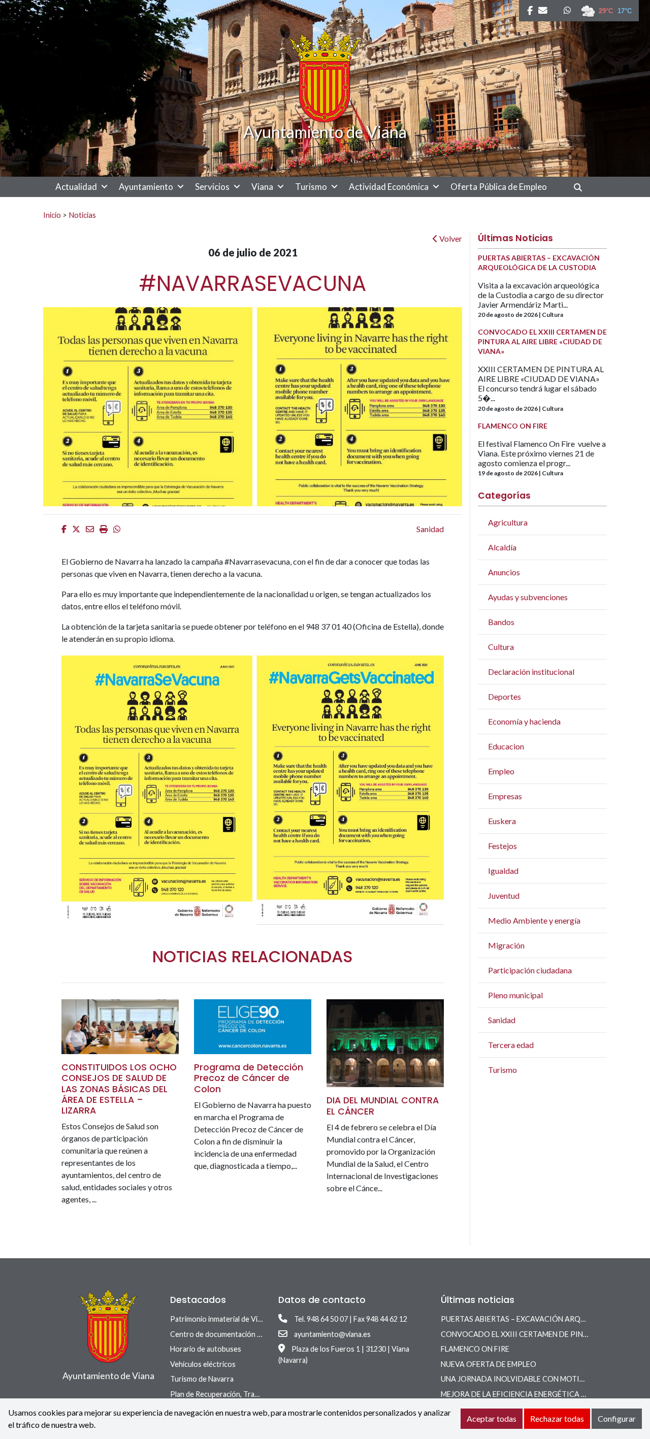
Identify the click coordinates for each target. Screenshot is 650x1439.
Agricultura (508, 522)
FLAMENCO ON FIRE (475, 1349)
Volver (450, 238)
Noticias (82, 214)
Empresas (505, 796)
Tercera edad (511, 1045)
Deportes (504, 696)
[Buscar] (582, 187)
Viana (262, 186)
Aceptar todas (491, 1418)
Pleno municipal (515, 995)
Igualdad (503, 870)
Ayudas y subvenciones (528, 597)
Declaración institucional (531, 671)
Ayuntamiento (146, 186)
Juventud (503, 895)
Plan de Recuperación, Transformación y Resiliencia (253, 1394)
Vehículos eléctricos (203, 1364)
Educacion (506, 746)
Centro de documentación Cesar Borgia (234, 1334)
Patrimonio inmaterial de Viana (219, 1319)
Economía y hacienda (524, 721)
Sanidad (430, 529)
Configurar (617, 1418)
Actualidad (76, 186)
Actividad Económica (389, 186)
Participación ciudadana (530, 970)
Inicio (52, 214)
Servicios (212, 186)
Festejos (502, 846)
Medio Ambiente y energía (534, 920)
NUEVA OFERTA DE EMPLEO (488, 1364)
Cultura (501, 646)
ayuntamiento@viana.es (332, 1334)
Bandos (501, 622)
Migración (506, 945)
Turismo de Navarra (202, 1379)
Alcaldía (502, 547)
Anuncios (504, 572)
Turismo (311, 186)
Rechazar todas (557, 1418)
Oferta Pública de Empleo (498, 186)
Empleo (501, 771)
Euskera (502, 821)
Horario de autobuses (205, 1349)
